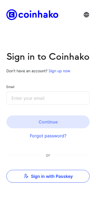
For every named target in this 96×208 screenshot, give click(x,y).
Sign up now (58, 71)
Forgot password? (48, 135)
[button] (86, 14)
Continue (48, 122)
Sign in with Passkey (52, 176)
